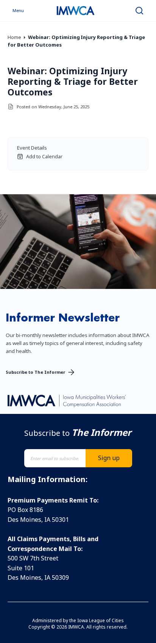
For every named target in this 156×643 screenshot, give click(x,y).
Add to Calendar (44, 156)
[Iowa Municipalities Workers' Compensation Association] (75, 10)
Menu (18, 10)
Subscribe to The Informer (35, 372)
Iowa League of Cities (100, 620)
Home (14, 37)
